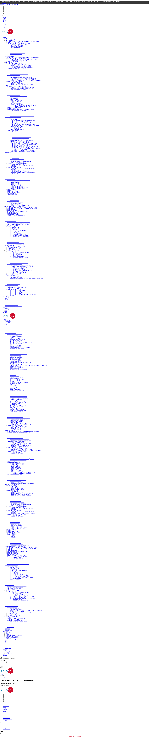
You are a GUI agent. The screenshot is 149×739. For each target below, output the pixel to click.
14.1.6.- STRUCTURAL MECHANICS (17, 259)
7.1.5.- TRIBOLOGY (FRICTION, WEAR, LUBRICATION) (21, 161)
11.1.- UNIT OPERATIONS (12, 226)
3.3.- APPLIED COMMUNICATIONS (14, 61)
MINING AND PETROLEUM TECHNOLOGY (19, 402)
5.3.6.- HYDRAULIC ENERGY (16, 101)
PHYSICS (12, 363)
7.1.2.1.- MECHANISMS (17, 157)
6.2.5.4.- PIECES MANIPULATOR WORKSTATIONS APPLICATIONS (26, 146)
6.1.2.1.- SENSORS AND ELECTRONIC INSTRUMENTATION (24, 124)
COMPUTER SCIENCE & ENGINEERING (18, 354)
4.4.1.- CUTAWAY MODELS (15, 82)
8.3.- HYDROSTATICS (11, 190)
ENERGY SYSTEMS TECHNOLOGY (17, 401)
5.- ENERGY (7, 85)
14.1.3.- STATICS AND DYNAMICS (17, 256)
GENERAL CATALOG (7, 715)
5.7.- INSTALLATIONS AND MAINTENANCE (16, 112)
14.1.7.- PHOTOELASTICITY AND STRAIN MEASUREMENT (22, 260)
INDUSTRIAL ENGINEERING (16, 364)
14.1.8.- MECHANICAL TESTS (16, 262)
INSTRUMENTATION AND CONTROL (18, 391)
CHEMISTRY (12, 344)
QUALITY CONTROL (14, 400)
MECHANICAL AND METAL (16, 380)
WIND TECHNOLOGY (14, 407)
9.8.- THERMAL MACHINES (13, 214)
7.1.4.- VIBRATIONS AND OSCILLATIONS (18, 160)
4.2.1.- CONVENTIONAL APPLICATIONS (18, 69)
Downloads (5, 649)
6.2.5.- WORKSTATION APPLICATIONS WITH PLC (20, 142)
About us (4, 650)
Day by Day (7, 297)
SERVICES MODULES (12, 275)
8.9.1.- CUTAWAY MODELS (15, 203)
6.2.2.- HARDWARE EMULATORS (17, 132)
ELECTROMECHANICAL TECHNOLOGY (18, 396)
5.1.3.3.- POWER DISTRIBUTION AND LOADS (21, 92)
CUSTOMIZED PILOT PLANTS (11, 285)
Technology (5, 643)
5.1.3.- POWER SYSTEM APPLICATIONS (18, 89)
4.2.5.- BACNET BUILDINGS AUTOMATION (19, 74)
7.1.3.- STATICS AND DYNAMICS (17, 159)
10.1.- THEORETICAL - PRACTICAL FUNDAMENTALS (18, 222)
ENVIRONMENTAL (14, 392)
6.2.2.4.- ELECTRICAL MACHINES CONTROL (21, 137)
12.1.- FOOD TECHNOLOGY (13, 242)
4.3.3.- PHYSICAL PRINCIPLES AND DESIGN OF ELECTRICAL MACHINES (25, 80)
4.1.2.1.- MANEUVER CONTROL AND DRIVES (21, 66)
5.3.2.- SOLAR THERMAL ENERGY (17, 97)
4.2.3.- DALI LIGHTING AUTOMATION (18, 71)
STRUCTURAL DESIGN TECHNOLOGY (18, 397)
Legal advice (5, 726)
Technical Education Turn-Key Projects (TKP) (13, 300)
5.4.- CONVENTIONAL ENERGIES (14, 107)
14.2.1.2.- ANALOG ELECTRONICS (19, 267)
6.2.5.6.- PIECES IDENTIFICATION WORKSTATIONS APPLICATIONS (26, 148)
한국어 (4, 27)
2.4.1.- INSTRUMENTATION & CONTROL (18, 52)
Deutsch (4, 24)
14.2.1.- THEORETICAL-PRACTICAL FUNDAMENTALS (21, 265)
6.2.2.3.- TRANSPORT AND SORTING (20, 136)
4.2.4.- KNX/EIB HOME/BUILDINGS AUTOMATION (20, 73)
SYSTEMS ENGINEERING (15, 360)
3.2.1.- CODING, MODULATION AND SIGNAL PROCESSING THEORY (24, 59)
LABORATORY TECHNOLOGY (16, 411)
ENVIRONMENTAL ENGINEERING (17, 339)
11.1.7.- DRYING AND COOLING (16, 233)
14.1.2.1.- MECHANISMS (17, 254)
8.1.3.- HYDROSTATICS (14, 183)
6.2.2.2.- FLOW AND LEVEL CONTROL (20, 134)
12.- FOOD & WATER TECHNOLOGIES (13, 241)
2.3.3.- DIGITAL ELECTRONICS (16, 46)
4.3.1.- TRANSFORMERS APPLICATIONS (18, 76)
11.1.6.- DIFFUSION (14, 232)
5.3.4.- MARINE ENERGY (15, 99)
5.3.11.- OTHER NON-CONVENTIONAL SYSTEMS (20, 106)
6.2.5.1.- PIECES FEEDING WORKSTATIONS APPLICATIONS (24, 143)
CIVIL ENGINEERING (14, 368)
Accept (1, 3)
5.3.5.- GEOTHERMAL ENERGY (16, 100)
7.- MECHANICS (8, 152)
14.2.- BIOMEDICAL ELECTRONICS (14, 264)
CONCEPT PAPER (6, 717)
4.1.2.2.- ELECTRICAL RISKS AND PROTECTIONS (22, 67)
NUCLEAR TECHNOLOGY (15, 408)
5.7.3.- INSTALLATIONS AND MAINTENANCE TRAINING (22, 116)
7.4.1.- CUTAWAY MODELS (15, 175)
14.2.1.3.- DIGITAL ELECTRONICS (19, 268)
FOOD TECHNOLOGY (14, 385)
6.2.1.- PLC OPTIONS (14, 131)
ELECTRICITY (13, 375)
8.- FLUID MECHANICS (10, 179)
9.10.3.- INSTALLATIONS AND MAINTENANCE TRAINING (22, 220)
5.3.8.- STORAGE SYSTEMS (15, 103)
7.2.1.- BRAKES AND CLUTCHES (17, 164)
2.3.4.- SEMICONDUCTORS (15, 47)
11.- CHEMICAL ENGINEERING (11, 225)
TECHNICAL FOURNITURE (13, 281)
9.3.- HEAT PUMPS (11, 209)
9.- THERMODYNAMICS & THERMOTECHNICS (15, 206)
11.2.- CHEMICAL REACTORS (13, 239)
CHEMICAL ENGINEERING (13, 288)
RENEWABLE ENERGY (15, 404)
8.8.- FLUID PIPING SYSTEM (13, 201)
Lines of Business (6, 631)
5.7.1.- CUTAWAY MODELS (15, 113)
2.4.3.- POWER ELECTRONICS (16, 54)
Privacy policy (5, 724)
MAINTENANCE (13, 388)
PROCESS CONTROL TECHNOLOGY (17, 409)
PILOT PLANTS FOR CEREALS (16, 292)
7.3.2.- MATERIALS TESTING (16, 169)
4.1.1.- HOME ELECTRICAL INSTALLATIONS (19, 64)
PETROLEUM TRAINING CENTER (17, 348)
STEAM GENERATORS (14, 276)
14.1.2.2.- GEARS (15, 255)
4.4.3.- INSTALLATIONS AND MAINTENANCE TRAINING (22, 84)
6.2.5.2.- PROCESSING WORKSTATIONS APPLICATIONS (24, 144)
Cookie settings (9, 3)
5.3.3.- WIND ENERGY (14, 98)
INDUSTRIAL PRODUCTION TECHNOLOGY (19, 398)
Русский (4, 20)
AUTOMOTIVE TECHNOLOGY (16, 377)
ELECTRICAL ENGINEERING (16, 359)
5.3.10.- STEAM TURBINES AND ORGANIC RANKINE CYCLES (23, 105)
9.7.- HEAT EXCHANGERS (13, 213)
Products (4, 329)
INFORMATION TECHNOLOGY (16, 399)
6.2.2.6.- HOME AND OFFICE (18, 139)
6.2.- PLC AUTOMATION (12, 130)
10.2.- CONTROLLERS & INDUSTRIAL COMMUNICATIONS (19, 223)
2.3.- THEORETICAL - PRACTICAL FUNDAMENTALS (18, 43)
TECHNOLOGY (13, 393)
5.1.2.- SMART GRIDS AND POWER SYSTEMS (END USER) (22, 88)
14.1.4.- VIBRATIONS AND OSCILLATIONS (19, 257)
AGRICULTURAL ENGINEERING (17, 350)
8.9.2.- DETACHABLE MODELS (16, 204)
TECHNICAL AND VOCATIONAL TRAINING (16, 371)
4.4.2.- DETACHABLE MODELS (16, 83)
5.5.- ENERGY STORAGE (12, 108)
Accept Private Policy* (6, 734)
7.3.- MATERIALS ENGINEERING (14, 167)
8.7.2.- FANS (12, 196)
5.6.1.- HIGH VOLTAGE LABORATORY (18, 110)
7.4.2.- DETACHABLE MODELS (16, 176)
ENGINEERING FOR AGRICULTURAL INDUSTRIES (21, 342)
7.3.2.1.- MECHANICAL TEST (18, 170)
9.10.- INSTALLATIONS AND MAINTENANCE (17, 216)
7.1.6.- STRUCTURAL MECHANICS (17, 162)
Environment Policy (6, 729)
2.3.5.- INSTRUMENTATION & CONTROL (18, 48)
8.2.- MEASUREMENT (12, 189)
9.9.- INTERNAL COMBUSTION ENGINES (16, 215)
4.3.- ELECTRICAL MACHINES (13, 75)
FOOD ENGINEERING (14, 335)
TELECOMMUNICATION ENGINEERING (18, 369)
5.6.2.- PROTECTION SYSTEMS (16, 111)
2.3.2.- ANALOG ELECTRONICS (16, 45)
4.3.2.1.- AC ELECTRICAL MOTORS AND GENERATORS (24, 78)
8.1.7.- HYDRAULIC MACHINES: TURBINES (19, 187)
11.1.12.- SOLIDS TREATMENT (16, 238)
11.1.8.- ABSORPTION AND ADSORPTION (18, 234)
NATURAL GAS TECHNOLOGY (16, 403)
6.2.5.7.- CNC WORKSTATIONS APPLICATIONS (22, 149)
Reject (4, 3)
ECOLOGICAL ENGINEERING (16, 340)
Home (4, 328)
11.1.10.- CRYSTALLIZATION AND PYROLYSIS (19, 236)
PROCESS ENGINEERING (15, 346)
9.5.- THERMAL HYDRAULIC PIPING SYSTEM (17, 211)
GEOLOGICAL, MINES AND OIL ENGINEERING (20, 347)
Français (4, 19)
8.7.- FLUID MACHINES (12, 194)
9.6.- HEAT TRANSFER (12, 212)
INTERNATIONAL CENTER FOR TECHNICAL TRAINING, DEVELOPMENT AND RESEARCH (29, 365)
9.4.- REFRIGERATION (12, 210)
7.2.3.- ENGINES (13, 166)
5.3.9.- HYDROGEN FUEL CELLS (17, 104)
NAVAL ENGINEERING (15, 349)
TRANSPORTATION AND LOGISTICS (17, 413)
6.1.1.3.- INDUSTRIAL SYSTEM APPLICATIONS (22, 122)
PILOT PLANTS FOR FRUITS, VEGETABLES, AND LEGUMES (23, 294)
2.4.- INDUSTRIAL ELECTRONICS (14, 50)
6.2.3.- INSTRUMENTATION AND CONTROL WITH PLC (21, 140)
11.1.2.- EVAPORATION (14, 228)
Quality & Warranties (9, 322)
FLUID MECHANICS (14, 381)
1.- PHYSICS (7, 38)
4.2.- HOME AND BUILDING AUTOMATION (16, 68)
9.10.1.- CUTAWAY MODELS (16, 217)
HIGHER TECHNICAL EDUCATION (14, 334)
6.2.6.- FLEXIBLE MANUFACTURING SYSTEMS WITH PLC (22, 151)
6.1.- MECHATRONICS (12, 118)
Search (13, 658)
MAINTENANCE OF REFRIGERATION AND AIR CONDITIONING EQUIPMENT (26, 278)
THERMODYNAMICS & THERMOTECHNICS (16, 287)
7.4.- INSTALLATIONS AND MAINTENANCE (16, 174)
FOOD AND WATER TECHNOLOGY (15, 289)
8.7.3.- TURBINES (13, 197)
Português (4, 23)
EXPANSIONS (8, 629)
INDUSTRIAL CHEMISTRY (15, 383)
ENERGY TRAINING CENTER (16, 358)
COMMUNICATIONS (14, 374)
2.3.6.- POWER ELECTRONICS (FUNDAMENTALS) (20, 49)
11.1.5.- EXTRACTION (14, 231)
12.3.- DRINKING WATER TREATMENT (15, 244)
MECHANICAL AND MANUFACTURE (18, 379)
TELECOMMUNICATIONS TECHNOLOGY (19, 405)
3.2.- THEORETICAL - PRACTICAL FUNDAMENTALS (18, 58)
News (4, 654)
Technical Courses (8, 304)
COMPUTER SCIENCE (14, 376)
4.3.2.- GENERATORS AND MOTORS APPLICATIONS (21, 77)
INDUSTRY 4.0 (6, 720)
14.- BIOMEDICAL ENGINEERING (12, 250)
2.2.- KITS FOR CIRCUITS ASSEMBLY (15, 42)
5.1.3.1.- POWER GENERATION (18, 90)
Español (4, 18)
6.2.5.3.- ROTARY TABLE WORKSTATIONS (21, 145)
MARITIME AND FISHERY (15, 389)
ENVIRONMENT (10, 295)
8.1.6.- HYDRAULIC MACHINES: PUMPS (18, 186)
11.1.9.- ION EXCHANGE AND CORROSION (19, 235)
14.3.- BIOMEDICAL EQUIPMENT (14, 273)
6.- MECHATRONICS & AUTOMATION (13, 117)
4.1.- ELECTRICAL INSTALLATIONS (15, 63)
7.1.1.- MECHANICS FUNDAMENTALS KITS (19, 154)
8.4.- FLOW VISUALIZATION (13, 191)
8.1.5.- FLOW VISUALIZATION (16, 185)
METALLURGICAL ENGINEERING (17, 367)
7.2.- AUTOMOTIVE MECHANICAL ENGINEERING (18, 163)
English (4, 17)
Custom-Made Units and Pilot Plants (12, 302)
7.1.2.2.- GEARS (15, 158)
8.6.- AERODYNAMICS (12, 193)
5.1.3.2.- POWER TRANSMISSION (19, 91)
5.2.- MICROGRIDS (11, 94)
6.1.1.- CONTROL (13, 119)
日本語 (4, 21)
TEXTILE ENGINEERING (15, 341)
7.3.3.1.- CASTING (16, 173)
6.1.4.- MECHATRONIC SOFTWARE (17, 129)
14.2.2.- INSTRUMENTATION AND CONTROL (19, 272)
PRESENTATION (6, 718)
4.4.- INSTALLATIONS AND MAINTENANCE (16, 81)
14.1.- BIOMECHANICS (12, 251)
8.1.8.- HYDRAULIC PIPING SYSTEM (17, 188)
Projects (6, 298)
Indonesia (4, 22)
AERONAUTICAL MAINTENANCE (17, 390)
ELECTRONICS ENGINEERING (16, 351)
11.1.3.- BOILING (13, 229)
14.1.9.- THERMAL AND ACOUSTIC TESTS (19, 263)
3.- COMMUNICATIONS (10, 56)
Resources (5, 709)
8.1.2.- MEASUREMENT (15, 182)
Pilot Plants (7, 642)
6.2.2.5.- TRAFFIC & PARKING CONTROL (20, 138)
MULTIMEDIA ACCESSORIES (13, 284)
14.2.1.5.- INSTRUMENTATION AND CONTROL (22, 270)
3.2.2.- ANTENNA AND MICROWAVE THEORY (19, 60)
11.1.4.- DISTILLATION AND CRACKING (18, 230)
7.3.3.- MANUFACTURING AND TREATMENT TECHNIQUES (22, 172)
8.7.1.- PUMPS (12, 195)
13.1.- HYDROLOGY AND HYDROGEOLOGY (16, 246)
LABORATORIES (8, 630)
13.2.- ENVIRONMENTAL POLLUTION (15, 247)
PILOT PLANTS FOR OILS (15, 293)
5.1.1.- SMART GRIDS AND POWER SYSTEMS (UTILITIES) (22, 87)
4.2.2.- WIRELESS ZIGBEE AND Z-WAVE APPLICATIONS (21, 70)
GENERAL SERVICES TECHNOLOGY (18, 410)
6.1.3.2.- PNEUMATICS (16, 128)
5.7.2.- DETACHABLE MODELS (16, 115)
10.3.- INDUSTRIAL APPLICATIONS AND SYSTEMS (18, 224)
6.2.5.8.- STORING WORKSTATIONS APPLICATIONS (23, 150)
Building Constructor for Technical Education (13, 306)
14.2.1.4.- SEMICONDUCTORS (18, 269)
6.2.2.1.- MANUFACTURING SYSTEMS (20, 133)
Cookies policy (5, 725)
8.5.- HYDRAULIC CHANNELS (13, 192)
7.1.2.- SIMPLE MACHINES (15, 155)
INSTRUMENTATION (11, 283)
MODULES (7, 628)
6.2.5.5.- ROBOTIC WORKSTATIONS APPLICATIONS (23, 147)
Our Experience (8, 321)
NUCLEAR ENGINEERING (15, 355)
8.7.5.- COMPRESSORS (14, 200)
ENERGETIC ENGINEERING (16, 357)
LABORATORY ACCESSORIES (11, 274)
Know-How (7, 309)
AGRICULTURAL (13, 386)
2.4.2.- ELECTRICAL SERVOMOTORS (17, 53)
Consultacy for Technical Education (11, 305)
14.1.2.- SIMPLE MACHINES (15, 253)
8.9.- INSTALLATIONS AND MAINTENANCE (16, 202)
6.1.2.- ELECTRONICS (14, 123)
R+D (6, 310)
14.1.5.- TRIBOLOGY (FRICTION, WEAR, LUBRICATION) (22, 258)
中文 (4, 25)
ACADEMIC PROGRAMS (10, 333)
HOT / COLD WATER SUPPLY (16, 277)
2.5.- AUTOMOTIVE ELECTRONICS (14, 55)
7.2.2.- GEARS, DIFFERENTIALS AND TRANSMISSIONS (21, 165)
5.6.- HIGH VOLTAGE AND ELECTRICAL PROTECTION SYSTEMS (21, 109)
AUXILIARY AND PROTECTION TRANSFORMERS (20, 280)
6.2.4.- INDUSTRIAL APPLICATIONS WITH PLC (20, 141)
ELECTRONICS (13, 372)
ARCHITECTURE (13, 353)
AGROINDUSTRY (13, 387)
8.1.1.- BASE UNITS (14, 181)
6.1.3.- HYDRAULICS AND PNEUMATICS (18, 126)
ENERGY (9, 286)
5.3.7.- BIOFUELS (13, 102)
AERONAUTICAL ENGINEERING (17, 361)
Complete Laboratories (9, 299)
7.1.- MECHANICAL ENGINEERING (14, 153)
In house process (8, 311)
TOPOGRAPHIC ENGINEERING (16, 336)
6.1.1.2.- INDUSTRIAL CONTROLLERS (20, 121)
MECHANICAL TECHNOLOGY (16, 406)
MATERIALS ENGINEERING (16, 366)
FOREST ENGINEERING (15, 338)
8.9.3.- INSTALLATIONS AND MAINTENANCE (19, 205)
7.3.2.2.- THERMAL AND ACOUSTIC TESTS (21, 171)
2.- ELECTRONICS (9, 40)
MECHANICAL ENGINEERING (16, 343)
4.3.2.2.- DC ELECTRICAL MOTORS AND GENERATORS (24, 79)
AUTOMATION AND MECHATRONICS (18, 412)
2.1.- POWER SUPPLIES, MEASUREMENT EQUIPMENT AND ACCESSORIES (23, 41)
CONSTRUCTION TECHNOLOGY (17, 395)
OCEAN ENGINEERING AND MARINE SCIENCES (20, 362)
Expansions (7, 308)
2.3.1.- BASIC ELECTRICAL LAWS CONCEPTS (19, 44)
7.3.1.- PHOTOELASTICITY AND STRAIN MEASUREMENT (22, 168)
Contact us (5, 655)
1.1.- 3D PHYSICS (11, 39)
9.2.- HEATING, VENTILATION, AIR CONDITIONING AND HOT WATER (22, 208)
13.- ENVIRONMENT (9, 245)
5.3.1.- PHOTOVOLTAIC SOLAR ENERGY (18, 96)
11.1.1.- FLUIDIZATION (14, 227)
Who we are (7, 320)
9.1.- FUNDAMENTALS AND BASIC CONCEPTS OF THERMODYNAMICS (22, 207)
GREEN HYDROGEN (7, 719)
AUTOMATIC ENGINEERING (16, 356)
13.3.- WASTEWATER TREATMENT (14, 248)
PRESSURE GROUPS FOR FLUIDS (17, 279)
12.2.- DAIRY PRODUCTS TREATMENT (15, 243)
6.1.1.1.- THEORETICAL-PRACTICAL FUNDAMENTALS (24, 120)
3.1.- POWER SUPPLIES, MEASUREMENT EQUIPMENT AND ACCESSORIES (23, 57)
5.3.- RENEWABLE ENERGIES (13, 95)
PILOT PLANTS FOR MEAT (15, 291)
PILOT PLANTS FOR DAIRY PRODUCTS (18, 290)
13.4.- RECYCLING (11, 249)
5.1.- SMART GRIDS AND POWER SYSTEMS (16, 86)
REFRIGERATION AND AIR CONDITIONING (19, 382)
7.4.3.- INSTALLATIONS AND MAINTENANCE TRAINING (22, 178)
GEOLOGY (12, 337)
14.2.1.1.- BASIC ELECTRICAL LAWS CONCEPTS (22, 266)
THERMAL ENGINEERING (15, 370)
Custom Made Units (9, 641)
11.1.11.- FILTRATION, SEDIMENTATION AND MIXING (21, 237)
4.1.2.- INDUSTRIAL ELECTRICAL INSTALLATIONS (21, 65)
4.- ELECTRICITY (8, 62)
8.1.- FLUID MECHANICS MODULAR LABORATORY (18, 180)
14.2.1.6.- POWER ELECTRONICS (19, 271)
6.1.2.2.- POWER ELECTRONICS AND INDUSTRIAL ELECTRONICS (26, 125)
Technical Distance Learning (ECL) (11, 301)
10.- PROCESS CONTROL (10, 221)
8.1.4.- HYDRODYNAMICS (15, 184)
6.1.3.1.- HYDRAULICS (17, 127)
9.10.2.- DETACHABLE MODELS (16, 218)
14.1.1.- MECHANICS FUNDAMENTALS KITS (19, 252)
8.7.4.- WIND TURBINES (15, 199)
